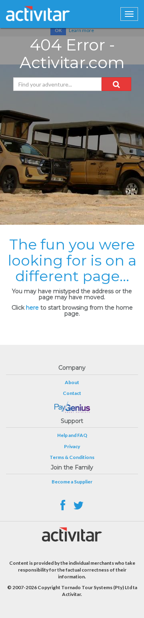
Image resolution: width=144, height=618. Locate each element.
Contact (72, 393)
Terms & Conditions (72, 457)
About (72, 382)
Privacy (72, 446)
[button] (116, 84)
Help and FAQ (72, 435)
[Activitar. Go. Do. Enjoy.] (38, 13)
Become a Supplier (72, 482)
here (32, 307)
